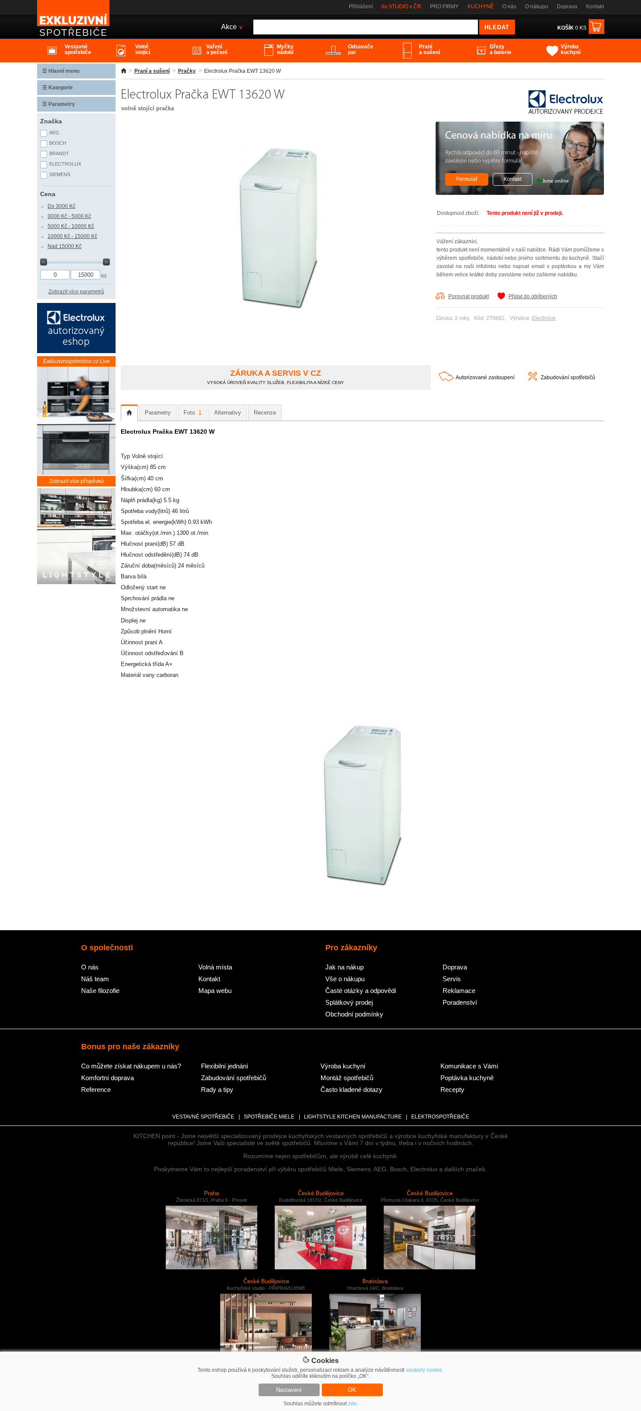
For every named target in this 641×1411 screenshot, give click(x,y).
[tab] (129, 413)
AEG (54, 132)
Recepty (452, 1089)
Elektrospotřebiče (440, 1117)
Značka (51, 121)
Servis (452, 979)
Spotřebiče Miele (269, 1117)
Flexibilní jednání (224, 1066)
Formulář (466, 179)
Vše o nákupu (345, 979)
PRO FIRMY (444, 6)
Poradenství (460, 1002)
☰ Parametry (58, 104)
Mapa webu (215, 990)
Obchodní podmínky (354, 1014)
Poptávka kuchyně (467, 1077)
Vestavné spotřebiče (203, 1117)
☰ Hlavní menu (60, 71)
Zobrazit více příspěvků (76, 481)
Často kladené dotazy (351, 1089)
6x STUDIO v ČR (401, 6)
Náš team (95, 979)
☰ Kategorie (57, 88)
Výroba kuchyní (342, 1066)
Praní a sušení (152, 71)
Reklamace (459, 990)
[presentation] (129, 413)
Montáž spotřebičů (346, 1077)
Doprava (567, 6)
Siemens (59, 174)
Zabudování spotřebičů (568, 377)
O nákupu (536, 6)
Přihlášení (361, 6)
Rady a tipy (217, 1089)
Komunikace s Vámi (469, 1066)
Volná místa (215, 967)
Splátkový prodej (349, 1002)
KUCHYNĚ (480, 6)
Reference (96, 1089)
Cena (47, 193)
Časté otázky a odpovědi (360, 990)
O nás (509, 6)
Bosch (57, 143)
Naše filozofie (100, 990)
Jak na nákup (344, 967)
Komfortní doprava (107, 1077)
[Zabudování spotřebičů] (532, 379)
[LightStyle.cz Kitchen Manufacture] (76, 536)
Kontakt (595, 6)
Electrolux (544, 318)
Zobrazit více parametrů (76, 292)
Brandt (59, 153)
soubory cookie (424, 1370)
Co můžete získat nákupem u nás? (131, 1066)
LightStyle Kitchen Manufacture (353, 1117)
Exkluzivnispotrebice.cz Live (76, 361)
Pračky (187, 71)
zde (352, 1404)
